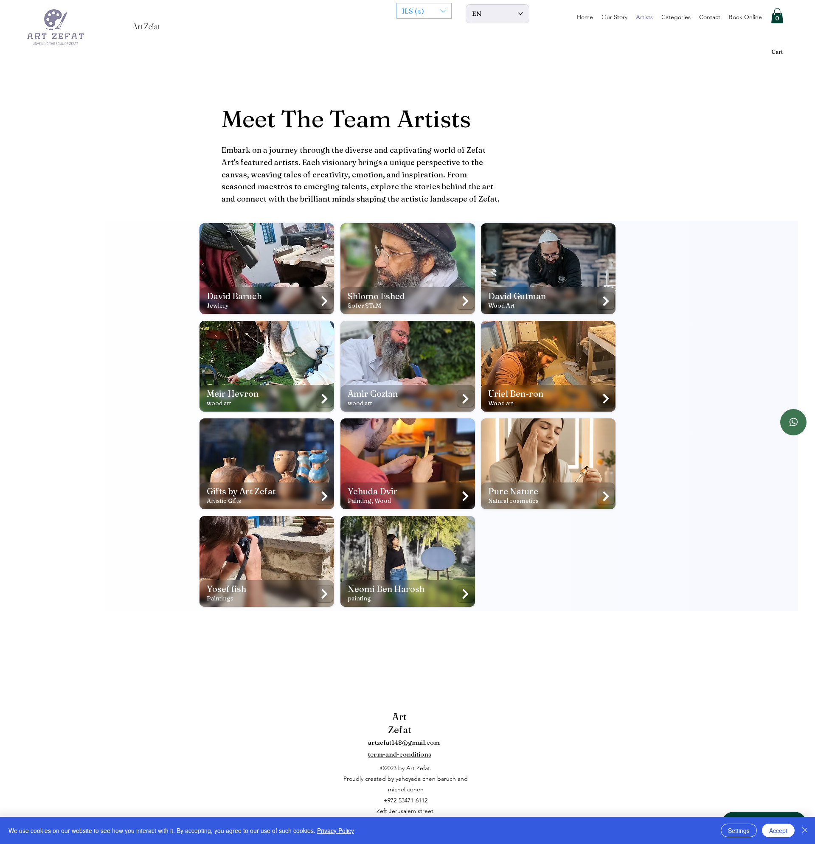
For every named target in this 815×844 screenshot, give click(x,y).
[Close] (805, 830)
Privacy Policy (335, 830)
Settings (739, 830)
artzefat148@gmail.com (404, 742)
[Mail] (793, 422)
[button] (424, 11)
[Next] (324, 301)
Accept (778, 830)
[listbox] (424, 11)
